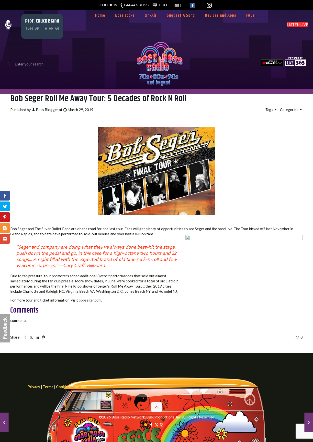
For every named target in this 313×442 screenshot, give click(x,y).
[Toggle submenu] (151, 22)
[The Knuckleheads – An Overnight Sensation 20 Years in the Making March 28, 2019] (4, 422)
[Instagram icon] (162, 424)
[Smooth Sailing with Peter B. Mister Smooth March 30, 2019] (308, 422)
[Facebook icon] (151, 424)
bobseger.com (90, 300)
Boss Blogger (47, 109)
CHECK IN (108, 5)
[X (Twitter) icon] (156, 424)
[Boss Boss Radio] (159, 86)
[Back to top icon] (156, 407)
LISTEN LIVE (297, 24)
